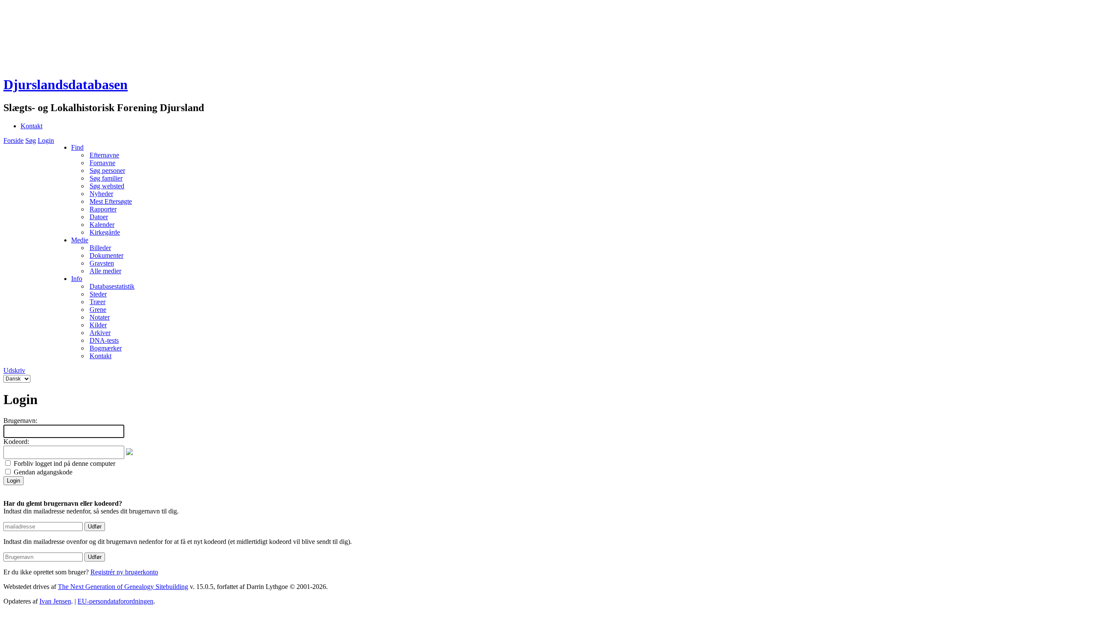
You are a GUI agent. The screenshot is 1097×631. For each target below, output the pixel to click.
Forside (13, 140)
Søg (30, 140)
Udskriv (14, 370)
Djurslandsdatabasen (65, 84)
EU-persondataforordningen (115, 601)
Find (77, 147)
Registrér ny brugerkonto (124, 572)
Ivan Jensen (55, 601)
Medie (79, 240)
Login (46, 140)
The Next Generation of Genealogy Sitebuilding (123, 586)
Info (76, 278)
